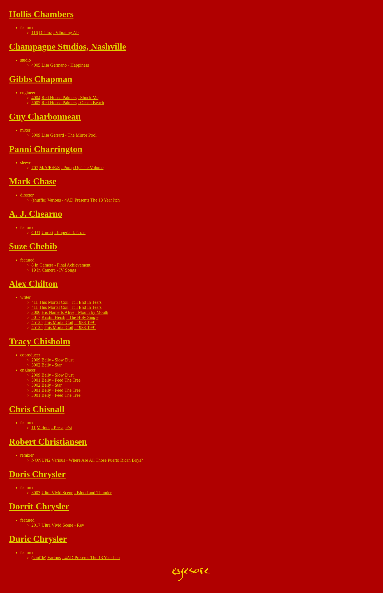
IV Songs (67, 270)
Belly (46, 360)
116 (34, 32)
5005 (35, 102)
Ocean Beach (92, 102)
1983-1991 (86, 322)
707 (34, 167)
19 (33, 270)
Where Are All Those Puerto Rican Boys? (106, 460)
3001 (35, 380)
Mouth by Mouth (93, 312)
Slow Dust (64, 360)
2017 (35, 525)
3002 (35, 365)
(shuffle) (38, 200)
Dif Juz (45, 32)
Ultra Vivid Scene (57, 492)
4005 (35, 65)
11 (33, 427)
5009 (35, 135)
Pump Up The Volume (83, 167)
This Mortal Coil (53, 302)
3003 (35, 492)
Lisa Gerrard (52, 135)
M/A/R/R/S (49, 167)
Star (58, 365)
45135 (37, 322)
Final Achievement (73, 265)
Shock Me (89, 97)
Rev (80, 525)
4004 (35, 97)
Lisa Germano (54, 65)
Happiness (79, 65)
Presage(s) (63, 427)
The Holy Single (83, 317)
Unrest (47, 232)
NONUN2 (40, 460)
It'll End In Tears (86, 302)
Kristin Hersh (53, 317)
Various (54, 200)
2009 (35, 360)
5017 (35, 317)
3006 (35, 312)
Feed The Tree (67, 380)
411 (34, 302)
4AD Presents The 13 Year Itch (92, 200)
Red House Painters (59, 97)
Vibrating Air (67, 32)
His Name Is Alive (57, 312)
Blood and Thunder (94, 492)
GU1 (35, 232)
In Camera (44, 265)
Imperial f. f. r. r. (71, 232)
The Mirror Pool (82, 135)
